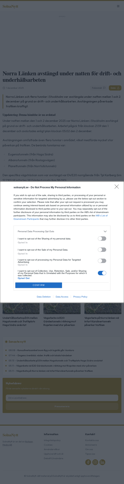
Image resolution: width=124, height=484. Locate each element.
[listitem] (62, 231)
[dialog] (62, 242)
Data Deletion (44, 296)
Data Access (62, 296)
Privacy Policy (80, 296)
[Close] (118, 188)
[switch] (102, 238)
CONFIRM (39, 285)
